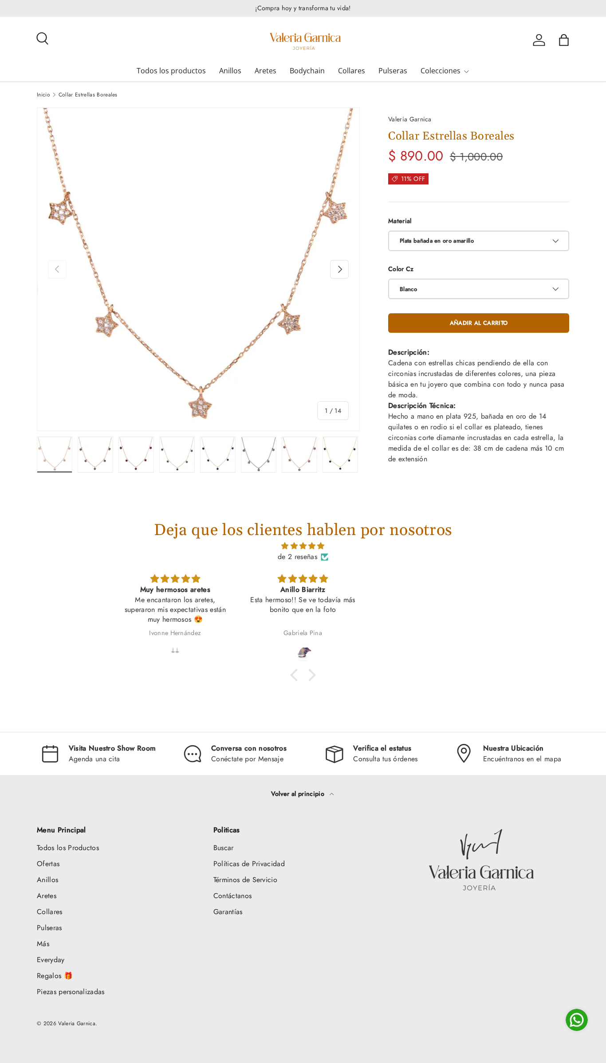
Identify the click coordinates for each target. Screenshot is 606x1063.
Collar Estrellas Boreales (88, 94)
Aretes (265, 71)
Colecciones (440, 71)
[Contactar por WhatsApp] (577, 1020)
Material (400, 220)
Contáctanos (232, 896)
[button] (564, 40)
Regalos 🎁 (55, 976)
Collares (351, 71)
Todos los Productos (68, 848)
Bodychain (307, 71)
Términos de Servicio (245, 880)
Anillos (230, 71)
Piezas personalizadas (71, 992)
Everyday (51, 960)
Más (43, 944)
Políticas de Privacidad (249, 864)
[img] (303, 545)
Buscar (223, 848)
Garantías (228, 912)
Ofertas (48, 864)
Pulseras (392, 71)
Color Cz (401, 268)
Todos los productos (171, 71)
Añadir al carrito (479, 323)
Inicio (43, 94)
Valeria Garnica (410, 119)
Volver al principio (298, 793)
